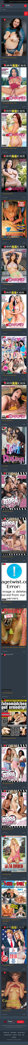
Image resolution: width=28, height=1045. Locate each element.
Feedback (20, 1022)
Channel (14, 1037)
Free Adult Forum (8, 1034)
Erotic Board (13, 1032)
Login (25, 5)
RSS (23, 1034)
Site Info (15, 1034)
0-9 (4, 1)
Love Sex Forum (21, 1032)
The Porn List (6, 1032)
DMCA (19, 1034)
